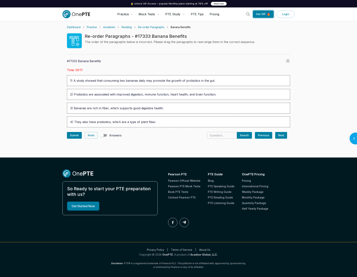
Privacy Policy (155, 249)
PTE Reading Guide (220, 197)
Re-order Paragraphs (151, 27)
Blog (211, 180)
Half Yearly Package (255, 208)
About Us (204, 249)
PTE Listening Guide (221, 203)
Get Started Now (83, 206)
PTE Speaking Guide (221, 186)
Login (285, 14)
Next (281, 135)
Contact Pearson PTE (182, 197)
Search (244, 135)
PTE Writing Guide (219, 191)
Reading (127, 27)
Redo (91, 135)
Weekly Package (252, 191)
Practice (92, 27)
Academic (109, 27)
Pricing (214, 14)
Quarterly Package (254, 203)
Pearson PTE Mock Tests (184, 186)
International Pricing (255, 186)
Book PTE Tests (178, 191)
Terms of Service (181, 249)
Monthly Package (253, 197)
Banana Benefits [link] (181, 27)
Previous (263, 135)
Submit (74, 135)
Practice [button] (123, 14)
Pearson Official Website (184, 180)
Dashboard (74, 27)
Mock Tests (147, 14)
